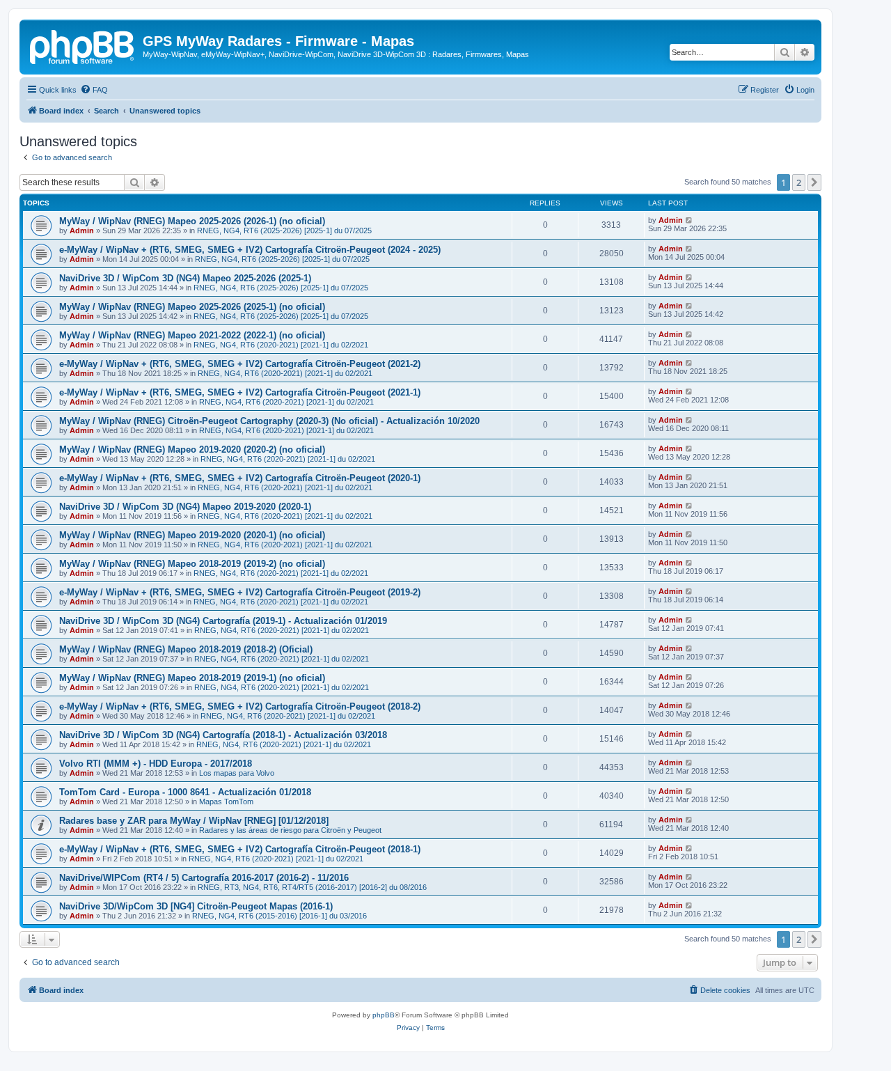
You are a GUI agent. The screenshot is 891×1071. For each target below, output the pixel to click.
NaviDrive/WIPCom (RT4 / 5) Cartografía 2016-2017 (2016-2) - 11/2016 (204, 878)
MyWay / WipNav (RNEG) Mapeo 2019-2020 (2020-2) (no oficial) (192, 449)
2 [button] (798, 182)
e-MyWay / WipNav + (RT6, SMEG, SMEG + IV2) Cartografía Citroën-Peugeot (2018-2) (239, 706)
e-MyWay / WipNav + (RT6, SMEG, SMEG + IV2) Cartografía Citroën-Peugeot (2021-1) (239, 392)
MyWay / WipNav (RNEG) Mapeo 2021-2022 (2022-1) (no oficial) (192, 335)
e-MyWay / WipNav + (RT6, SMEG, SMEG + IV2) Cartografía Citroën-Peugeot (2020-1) (239, 478)
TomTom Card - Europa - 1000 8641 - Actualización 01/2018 (185, 792)
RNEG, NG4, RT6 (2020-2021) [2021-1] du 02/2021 (281, 345)
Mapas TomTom (226, 801)
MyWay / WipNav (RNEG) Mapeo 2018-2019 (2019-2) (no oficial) (192, 563)
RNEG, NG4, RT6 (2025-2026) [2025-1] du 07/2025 (284, 230)
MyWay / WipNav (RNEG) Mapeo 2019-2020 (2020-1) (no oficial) (192, 535)
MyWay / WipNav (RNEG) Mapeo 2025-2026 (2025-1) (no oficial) (192, 307)
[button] (814, 182)
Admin (82, 230)
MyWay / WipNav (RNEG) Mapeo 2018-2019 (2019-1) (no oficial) (192, 678)
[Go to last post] (689, 220)
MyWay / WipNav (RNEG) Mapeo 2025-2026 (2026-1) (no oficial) (192, 221)
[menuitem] (94, 89)
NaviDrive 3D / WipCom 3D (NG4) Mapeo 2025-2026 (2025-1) (185, 278)
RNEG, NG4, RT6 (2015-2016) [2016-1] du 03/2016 (279, 916)
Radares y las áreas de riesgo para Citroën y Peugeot (290, 830)
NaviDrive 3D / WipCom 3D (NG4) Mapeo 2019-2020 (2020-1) (185, 506)
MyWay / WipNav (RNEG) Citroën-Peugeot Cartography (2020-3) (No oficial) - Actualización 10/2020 (269, 421)
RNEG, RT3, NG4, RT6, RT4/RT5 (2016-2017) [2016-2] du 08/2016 (312, 887)
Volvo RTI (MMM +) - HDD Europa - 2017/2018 (155, 763)
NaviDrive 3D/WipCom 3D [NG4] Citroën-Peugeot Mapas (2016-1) (196, 906)
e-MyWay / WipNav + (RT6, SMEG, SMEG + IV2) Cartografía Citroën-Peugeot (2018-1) (239, 849)
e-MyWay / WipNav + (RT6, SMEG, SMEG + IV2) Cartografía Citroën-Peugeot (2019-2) (239, 592)
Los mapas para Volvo (236, 773)
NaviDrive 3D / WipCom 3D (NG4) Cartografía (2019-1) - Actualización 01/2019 (223, 621)
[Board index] (83, 45)
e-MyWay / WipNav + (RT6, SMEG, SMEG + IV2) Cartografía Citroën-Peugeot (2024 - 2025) (250, 249)
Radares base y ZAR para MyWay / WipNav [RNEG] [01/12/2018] (194, 820)
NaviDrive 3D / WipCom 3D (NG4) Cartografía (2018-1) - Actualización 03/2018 (223, 735)
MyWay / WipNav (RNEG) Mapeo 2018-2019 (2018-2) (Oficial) (186, 649)
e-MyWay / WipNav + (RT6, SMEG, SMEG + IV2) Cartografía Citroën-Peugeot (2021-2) (239, 364)
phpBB (383, 1015)
